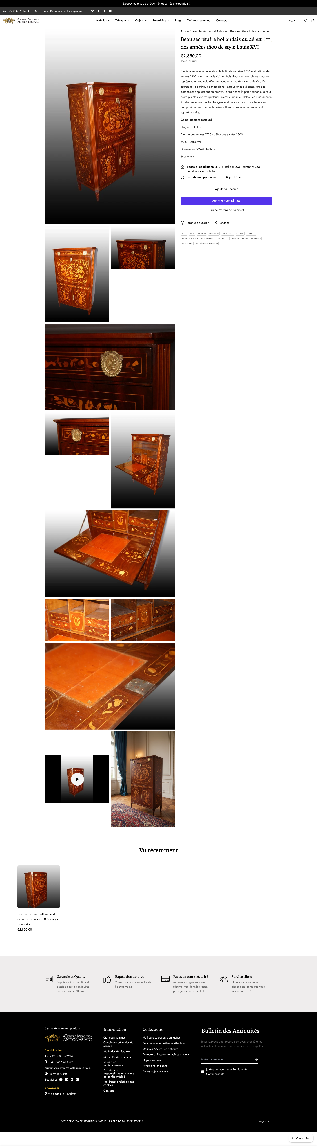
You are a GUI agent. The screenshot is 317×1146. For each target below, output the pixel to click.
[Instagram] (66, 1079)
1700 (184, 233)
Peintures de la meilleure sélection (164, 1043)
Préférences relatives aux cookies (118, 1083)
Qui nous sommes (198, 20)
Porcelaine (159, 20)
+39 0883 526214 (60, 1056)
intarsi (239, 233)
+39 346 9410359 (60, 1062)
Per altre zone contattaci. (202, 171)
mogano (222, 238)
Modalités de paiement (117, 1057)
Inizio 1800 (227, 233)
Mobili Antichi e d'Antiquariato (198, 238)
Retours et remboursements (113, 1063)
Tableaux (120, 20)
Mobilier (101, 20)
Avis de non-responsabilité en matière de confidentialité (118, 1073)
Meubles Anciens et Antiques (209, 31)
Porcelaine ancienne (155, 1065)
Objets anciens (152, 1060)
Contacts (221, 20)
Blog (178, 20)
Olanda (235, 238)
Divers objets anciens (155, 1071)
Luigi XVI (251, 233)
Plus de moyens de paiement (226, 210)
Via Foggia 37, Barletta (61, 1094)
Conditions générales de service (118, 1044)
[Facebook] (72, 1079)
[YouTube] (61, 1079)
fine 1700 (214, 233)
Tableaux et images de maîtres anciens (166, 1054)
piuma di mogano (251, 238)
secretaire (187, 243)
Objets (139, 20)
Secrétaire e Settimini (207, 243)
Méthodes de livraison (116, 1051)
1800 (192, 233)
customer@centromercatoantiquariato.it (68, 1068)
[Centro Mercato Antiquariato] (21, 20)
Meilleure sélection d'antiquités (161, 1037)
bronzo (202, 233)
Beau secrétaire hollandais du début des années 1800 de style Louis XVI (38, 919)
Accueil (185, 31)
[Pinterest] (77, 1079)
